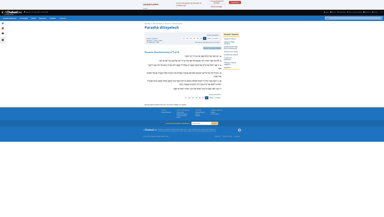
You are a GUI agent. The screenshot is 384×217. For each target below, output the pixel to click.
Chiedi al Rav (342, 12)
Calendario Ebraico (182, 114)
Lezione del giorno (182, 115)
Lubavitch (177, 129)
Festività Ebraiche (200, 112)
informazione (205, 131)
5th (198, 38)
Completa (215, 38)
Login (327, 12)
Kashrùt (197, 114)
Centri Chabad (215, 114)
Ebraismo (42, 18)
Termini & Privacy (227, 136)
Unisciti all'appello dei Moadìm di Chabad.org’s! (188, 5)
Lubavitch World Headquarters (208, 129)
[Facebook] (239, 130)
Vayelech (234, 34)
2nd (187, 38)
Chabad (173, 129)
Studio (33, 18)
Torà (194, 131)
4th (194, 38)
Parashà (147, 24)
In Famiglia (24, 18)
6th (201, 38)
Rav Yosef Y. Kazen (182, 131)
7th (205, 38)
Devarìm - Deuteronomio (173, 24)
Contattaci (237, 136)
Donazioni (367, 12)
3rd (191, 38)
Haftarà (209, 38)
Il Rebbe (52, 18)
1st (184, 38)
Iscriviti (178, 117)
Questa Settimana (9, 18)
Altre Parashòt (157, 24)
